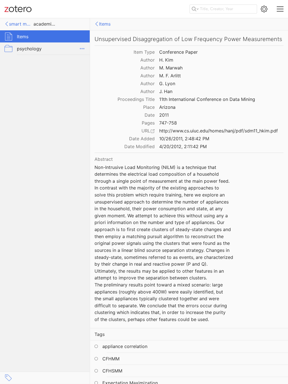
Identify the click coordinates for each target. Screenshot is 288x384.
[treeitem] (45, 36)
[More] (82, 48)
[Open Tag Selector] (8, 378)
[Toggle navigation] (280, 8)
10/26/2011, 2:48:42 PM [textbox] (184, 138)
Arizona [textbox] (167, 107)
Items (105, 24)
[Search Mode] (195, 9)
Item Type (144, 52)
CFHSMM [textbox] (112, 371)
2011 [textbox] (164, 115)
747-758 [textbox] (168, 123)
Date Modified (139, 146)
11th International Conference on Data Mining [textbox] (207, 99)
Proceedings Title (136, 99)
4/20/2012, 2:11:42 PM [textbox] (183, 146)
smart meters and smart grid (20, 24)
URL (145, 131)
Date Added (142, 138)
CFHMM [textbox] (111, 359)
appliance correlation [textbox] (124, 346)
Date (150, 115)
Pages (148, 123)
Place (149, 107)
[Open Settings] (264, 9)
